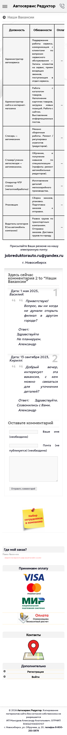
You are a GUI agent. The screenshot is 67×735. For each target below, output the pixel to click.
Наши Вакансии (20, 17)
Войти (36, 676)
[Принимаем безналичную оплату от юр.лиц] (33, 618)
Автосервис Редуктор (34, 6)
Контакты (33, 635)
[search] (17, 554)
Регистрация (35, 671)
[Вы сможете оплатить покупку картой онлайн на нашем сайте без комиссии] (33, 592)
